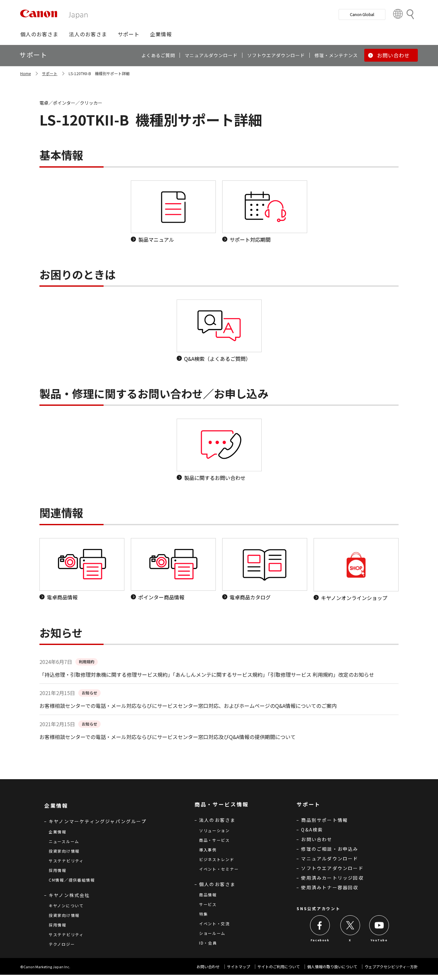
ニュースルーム (64, 841)
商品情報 (208, 894)
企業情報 (57, 831)
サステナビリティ (66, 860)
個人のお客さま (217, 884)
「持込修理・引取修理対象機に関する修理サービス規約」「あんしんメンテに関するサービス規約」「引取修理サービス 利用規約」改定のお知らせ (206, 674)
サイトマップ (238, 966)
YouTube (379, 940)
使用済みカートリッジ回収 (332, 878)
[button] (39, 34)
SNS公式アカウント (318, 908)
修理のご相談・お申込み (329, 849)
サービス (208, 904)
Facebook (320, 940)
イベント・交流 (214, 923)
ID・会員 (208, 942)
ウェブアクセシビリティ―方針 (391, 966)
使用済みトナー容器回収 (329, 887)
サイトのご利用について (278, 966)
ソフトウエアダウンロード (332, 868)
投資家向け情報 (64, 851)
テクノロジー (62, 944)
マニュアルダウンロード (329, 858)
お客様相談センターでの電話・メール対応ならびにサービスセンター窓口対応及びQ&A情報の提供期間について (167, 737)
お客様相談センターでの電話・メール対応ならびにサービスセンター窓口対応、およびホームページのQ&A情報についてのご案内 (188, 705)
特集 (203, 914)
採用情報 (57, 870)
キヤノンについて (66, 905)
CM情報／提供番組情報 (72, 880)
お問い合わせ (316, 839)
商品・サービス (214, 840)
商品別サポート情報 (324, 820)
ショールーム (212, 933)
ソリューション (214, 830)
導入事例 (208, 849)
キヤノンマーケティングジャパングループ (98, 821)
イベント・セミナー (219, 869)
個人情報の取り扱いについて (332, 966)
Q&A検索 (312, 829)
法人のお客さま (217, 820)
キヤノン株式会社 (69, 895)
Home (25, 73)
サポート (49, 73)
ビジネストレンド (216, 859)
